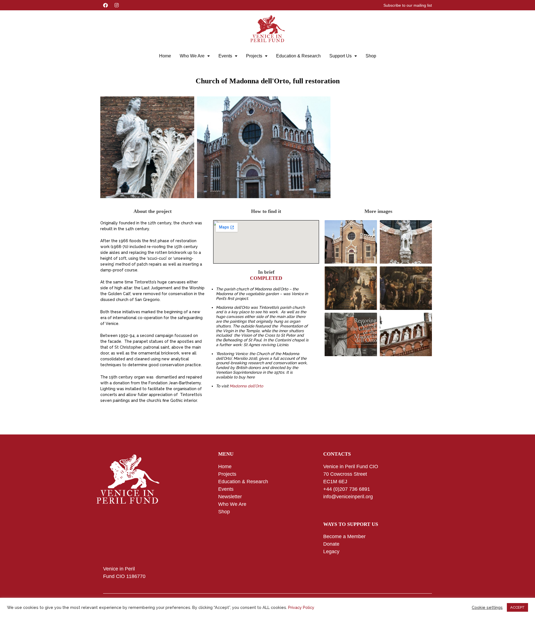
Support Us (340, 56)
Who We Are (192, 56)
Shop (371, 56)
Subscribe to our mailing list (407, 5)
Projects (254, 56)
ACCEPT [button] (517, 607)
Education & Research (298, 56)
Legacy (331, 551)
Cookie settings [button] (487, 607)
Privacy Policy (301, 607)
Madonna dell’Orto (246, 386)
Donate (331, 544)
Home (165, 56)
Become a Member (344, 536)
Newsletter (230, 496)
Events (225, 56)
